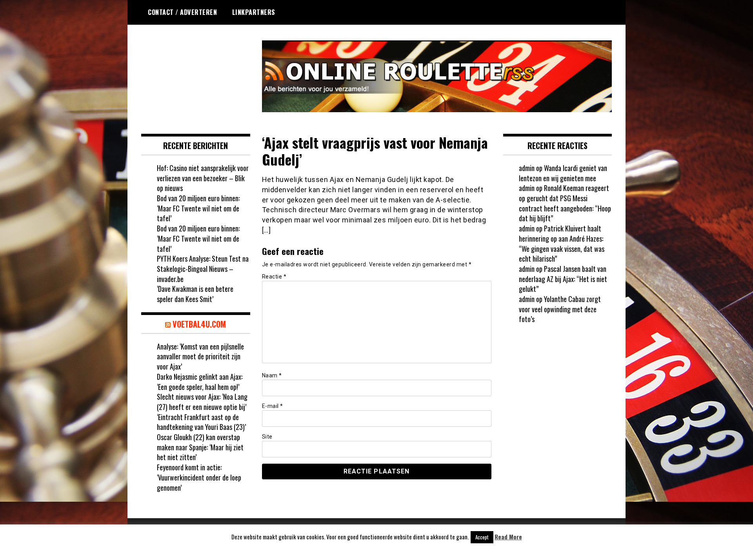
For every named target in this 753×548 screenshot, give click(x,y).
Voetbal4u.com (199, 324)
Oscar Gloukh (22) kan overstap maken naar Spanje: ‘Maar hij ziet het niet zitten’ (200, 447)
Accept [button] (482, 537)
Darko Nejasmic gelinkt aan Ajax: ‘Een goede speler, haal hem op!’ (199, 381)
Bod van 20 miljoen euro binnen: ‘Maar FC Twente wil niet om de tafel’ (198, 208)
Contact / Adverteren (182, 12)
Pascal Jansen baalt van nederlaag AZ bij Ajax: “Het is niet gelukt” (563, 279)
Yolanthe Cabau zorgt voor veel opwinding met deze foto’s (560, 309)
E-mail (272, 406)
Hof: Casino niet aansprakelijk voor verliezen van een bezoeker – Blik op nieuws (203, 178)
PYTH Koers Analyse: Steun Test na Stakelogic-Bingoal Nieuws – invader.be (203, 268)
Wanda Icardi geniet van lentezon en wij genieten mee (563, 173)
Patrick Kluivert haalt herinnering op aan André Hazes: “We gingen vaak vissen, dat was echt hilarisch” (561, 243)
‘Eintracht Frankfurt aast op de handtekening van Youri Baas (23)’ (201, 422)
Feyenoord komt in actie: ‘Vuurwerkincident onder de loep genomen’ (199, 477)
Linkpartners (253, 12)
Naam (272, 375)
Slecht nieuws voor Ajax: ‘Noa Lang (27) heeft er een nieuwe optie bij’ (202, 401)
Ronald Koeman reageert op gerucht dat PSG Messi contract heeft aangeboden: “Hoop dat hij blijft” (565, 203)
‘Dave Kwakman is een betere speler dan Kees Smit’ (195, 294)
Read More (508, 537)
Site (267, 436)
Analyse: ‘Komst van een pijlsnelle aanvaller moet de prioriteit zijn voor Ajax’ (200, 356)
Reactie (274, 276)
